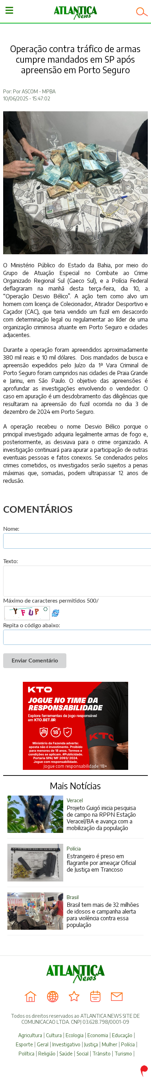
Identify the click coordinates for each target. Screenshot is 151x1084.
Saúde (66, 1054)
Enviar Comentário (35, 661)
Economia (97, 1035)
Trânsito (101, 1054)
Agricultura (30, 1035)
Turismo (123, 1054)
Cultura (54, 1035)
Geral (42, 1044)
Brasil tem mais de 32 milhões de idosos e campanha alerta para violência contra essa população (103, 911)
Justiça (91, 1044)
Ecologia (75, 1035)
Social (82, 1054)
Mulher (109, 1044)
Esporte (24, 1044)
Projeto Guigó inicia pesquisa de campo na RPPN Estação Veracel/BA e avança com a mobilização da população (101, 814)
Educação (122, 1035)
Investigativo (66, 1044)
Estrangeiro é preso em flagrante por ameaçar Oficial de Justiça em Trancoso (101, 859)
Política (26, 1054)
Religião (46, 1054)
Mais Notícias (75, 785)
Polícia (128, 1044)
